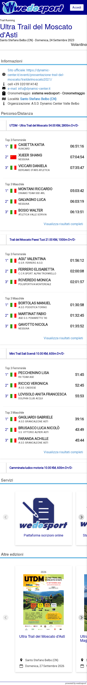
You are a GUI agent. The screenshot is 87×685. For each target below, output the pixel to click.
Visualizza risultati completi (63, 224)
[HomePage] (33, 7)
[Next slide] (81, 517)
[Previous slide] (5, 517)
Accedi (76, 7)
